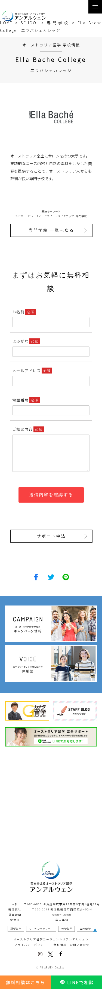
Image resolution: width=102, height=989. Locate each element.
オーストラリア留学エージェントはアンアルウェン (51, 939)
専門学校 (81, 216)
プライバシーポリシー (30, 945)
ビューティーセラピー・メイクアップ (51, 216)
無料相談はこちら (25, 982)
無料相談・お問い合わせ (71, 945)
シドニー (20, 216)
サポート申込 (51, 536)
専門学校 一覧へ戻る (51, 230)
